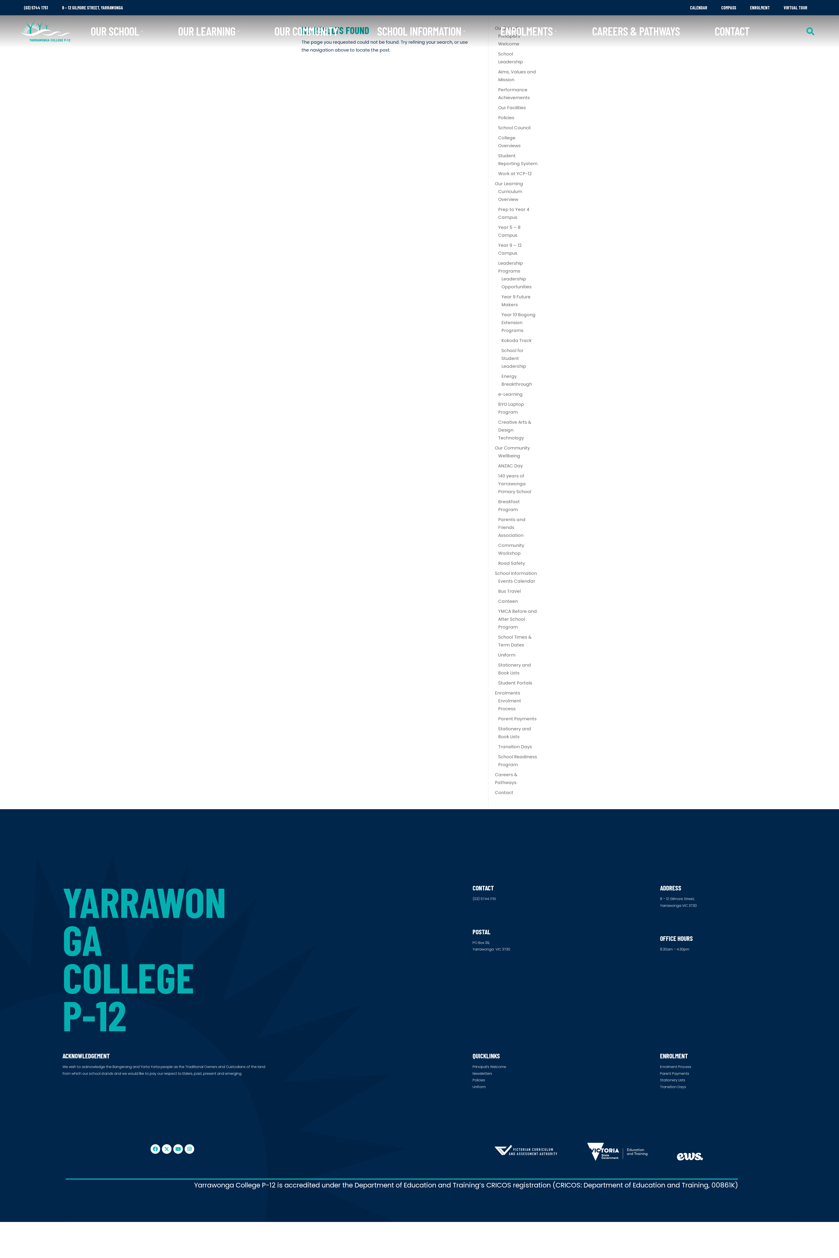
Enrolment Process (675, 1066)
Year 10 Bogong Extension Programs (518, 323)
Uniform (506, 655)
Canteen (508, 601)
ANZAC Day (510, 466)
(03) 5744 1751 (36, 7)
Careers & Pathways (636, 31)
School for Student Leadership (513, 358)
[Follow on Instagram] (189, 1149)
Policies (506, 118)
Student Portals (515, 683)
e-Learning (510, 394)
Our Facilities (512, 108)
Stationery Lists (672, 1080)
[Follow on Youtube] (178, 1149)
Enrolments (526, 31)
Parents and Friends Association (511, 527)
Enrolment (760, 7)
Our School (115, 31)
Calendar (698, 7)
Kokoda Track (516, 340)
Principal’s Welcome (489, 1066)
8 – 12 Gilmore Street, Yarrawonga (92, 7)
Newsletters (482, 1073)
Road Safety (511, 563)
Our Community (306, 31)
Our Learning (206, 31)
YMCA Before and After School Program (517, 619)
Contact (732, 31)
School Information (419, 31)
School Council (514, 128)
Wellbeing (509, 456)
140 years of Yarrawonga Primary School (514, 484)
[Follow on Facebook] (155, 1149)
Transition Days (515, 747)
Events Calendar (516, 581)
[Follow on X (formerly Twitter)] (167, 1149)
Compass (728, 7)
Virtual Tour (795, 7)
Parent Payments (517, 719)
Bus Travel (509, 591)
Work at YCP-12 (515, 174)
